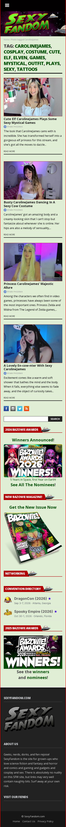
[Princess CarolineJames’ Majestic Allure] (33, 262)
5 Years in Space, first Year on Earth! (33, 479)
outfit (36, 63)
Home (6, 39)
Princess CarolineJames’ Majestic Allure (28, 286)
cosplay (14, 52)
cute (54, 52)
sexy (9, 69)
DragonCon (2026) (32, 598)
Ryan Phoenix (15, 126)
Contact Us (28, 821)
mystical (15, 63)
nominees (37, 677)
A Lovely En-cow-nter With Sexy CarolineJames (28, 367)
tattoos (27, 69)
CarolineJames (33, 46)
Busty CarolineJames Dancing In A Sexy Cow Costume (29, 204)
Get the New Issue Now (33, 507)
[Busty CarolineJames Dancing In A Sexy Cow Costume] (33, 180)
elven (20, 57)
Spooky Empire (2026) (35, 611)
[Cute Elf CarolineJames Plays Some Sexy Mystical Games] (33, 97)
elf (7, 57)
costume (36, 52)
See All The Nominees (32, 484)
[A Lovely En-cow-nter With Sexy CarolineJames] (33, 343)
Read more (9, 151)
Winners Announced (32, 440)
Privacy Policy (45, 821)
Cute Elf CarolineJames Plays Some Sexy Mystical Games (30, 121)
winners (41, 671)
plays (53, 63)
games (37, 57)
